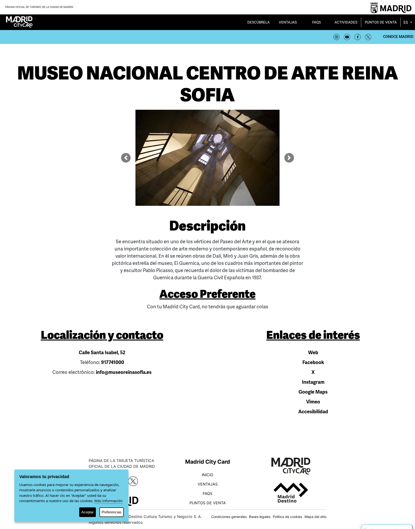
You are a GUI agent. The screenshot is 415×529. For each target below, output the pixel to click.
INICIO (207, 474)
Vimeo (313, 402)
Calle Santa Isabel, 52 (102, 353)
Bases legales (259, 517)
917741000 (112, 362)
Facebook (313, 362)
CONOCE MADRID (398, 36)
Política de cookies (287, 517)
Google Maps (313, 392)
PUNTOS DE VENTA (207, 502)
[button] (125, 158)
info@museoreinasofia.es (124, 372)
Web (313, 353)
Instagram (313, 382)
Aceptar (87, 512)
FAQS (207, 493)
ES (406, 22)
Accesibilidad (313, 412)
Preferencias (112, 512)
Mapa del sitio (315, 517)
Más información (108, 500)
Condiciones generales (229, 517)
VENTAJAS (208, 484)
